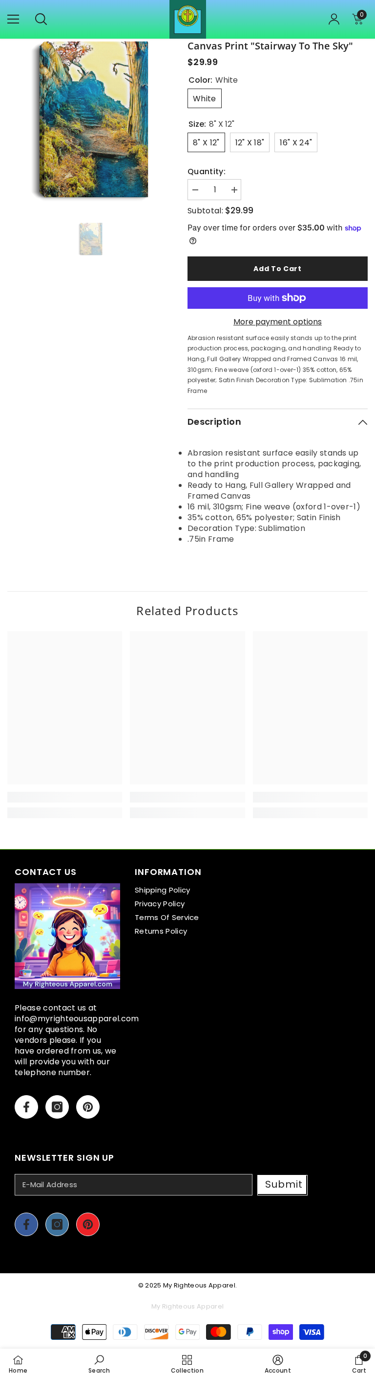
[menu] (13, 19)
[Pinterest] (88, 1107)
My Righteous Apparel (199, 1285)
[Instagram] (57, 1107)
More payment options (277, 322)
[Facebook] (26, 1107)
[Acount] (334, 19)
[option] (90, 122)
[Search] (41, 19)
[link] (64, 797)
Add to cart (277, 269)
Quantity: (207, 171)
